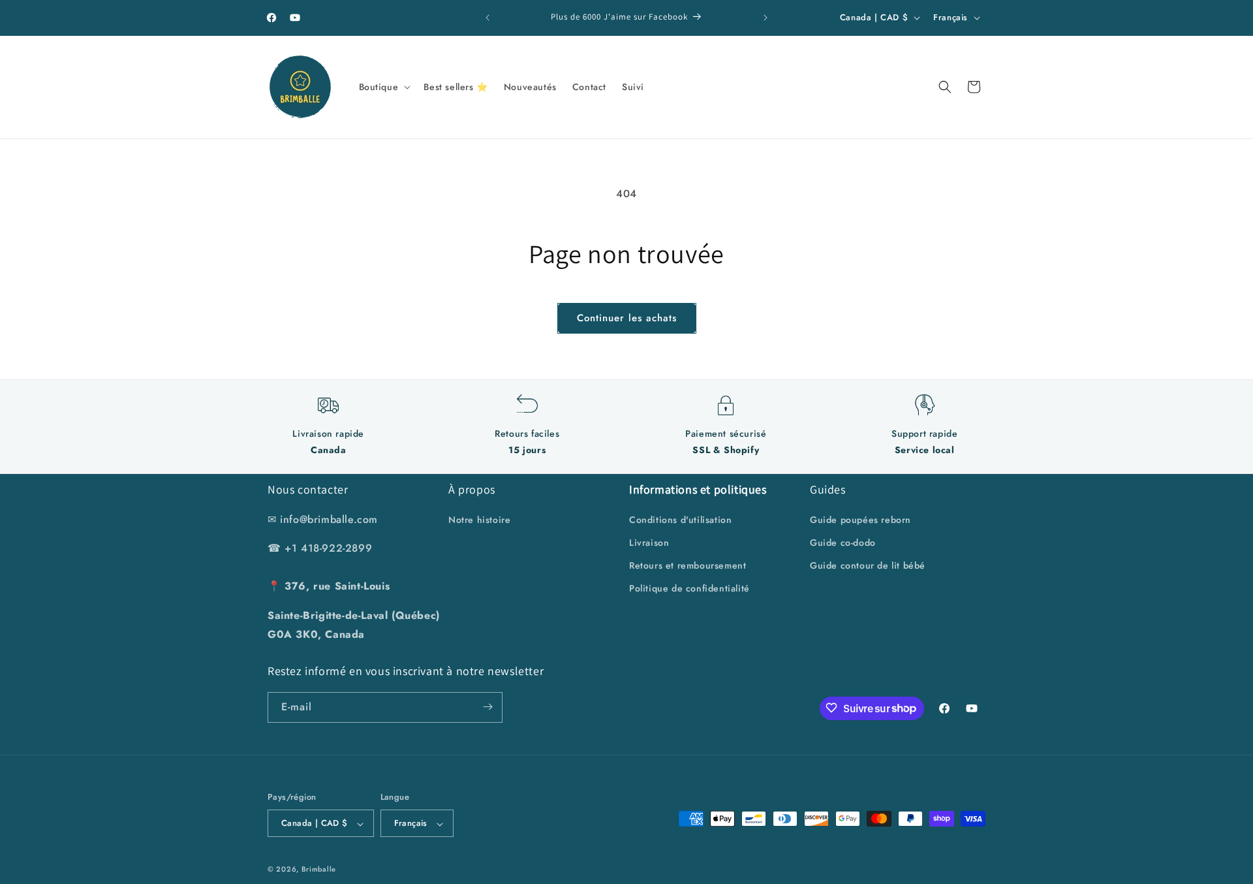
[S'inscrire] (487, 706)
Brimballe (319, 869)
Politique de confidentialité (689, 588)
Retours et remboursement (687, 564)
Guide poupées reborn (860, 519)
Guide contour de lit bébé (867, 564)
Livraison (649, 541)
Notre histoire (479, 519)
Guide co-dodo (843, 541)
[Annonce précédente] (487, 17)
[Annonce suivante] (765, 17)
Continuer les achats (627, 318)
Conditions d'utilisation (680, 519)
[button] (383, 87)
